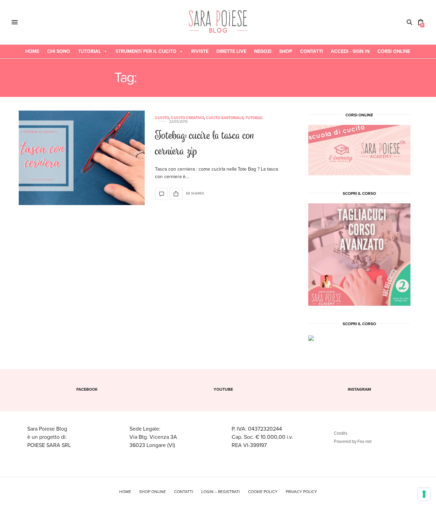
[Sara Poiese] (218, 22)
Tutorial (89, 51)
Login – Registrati (220, 491)
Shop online (152, 491)
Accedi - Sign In (350, 51)
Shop (285, 51)
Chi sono (58, 51)
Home (32, 51)
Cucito (162, 118)
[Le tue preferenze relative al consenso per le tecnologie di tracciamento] (424, 494)
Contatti (311, 51)
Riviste (199, 51)
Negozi (262, 51)
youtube (223, 389)
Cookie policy (263, 491)
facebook (87, 389)
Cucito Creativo (187, 118)
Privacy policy (301, 491)
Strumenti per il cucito (145, 51)
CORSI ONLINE (393, 51)
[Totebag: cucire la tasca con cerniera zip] (82, 158)
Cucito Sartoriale (225, 118)
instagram (359, 389)
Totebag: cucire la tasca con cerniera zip (204, 144)
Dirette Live (231, 51)
